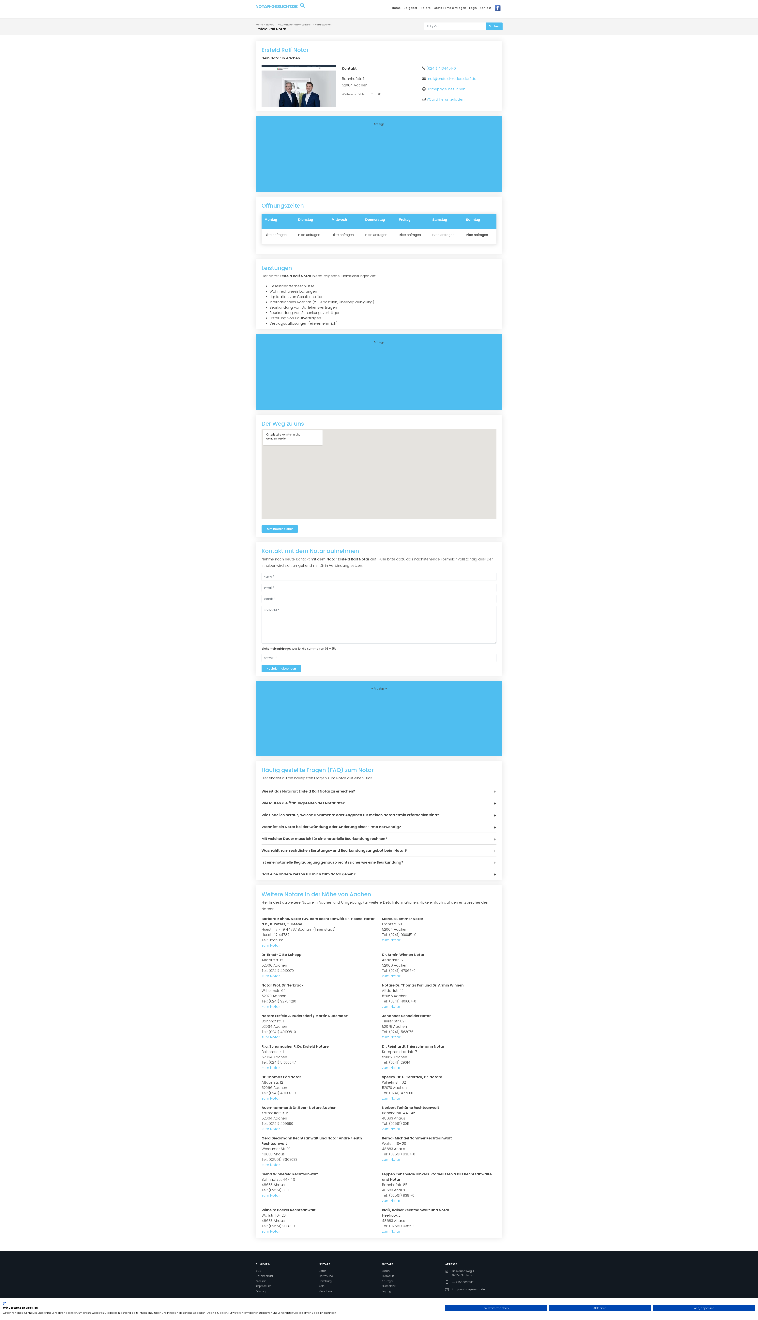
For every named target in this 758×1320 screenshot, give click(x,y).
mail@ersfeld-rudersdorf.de (451, 78)
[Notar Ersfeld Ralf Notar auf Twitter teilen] (379, 94)
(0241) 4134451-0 (441, 68)
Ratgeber (410, 8)
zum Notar (271, 945)
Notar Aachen (323, 24)
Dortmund (326, 1276)
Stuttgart (388, 1281)
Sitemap (261, 1291)
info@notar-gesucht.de (468, 1289)
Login (473, 8)
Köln (322, 1286)
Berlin (322, 1271)
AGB (258, 1271)
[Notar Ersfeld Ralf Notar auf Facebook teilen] (372, 94)
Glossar (261, 1281)
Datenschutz (264, 1276)
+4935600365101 (463, 1282)
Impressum (263, 1286)
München (325, 1291)
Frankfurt (388, 1276)
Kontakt (485, 8)
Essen (386, 1271)
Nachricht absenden (281, 669)
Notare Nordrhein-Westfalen (294, 24)
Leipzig (386, 1291)
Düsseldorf (389, 1286)
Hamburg (325, 1281)
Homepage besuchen (446, 89)
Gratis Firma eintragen (450, 8)
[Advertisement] (379, 158)
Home (396, 8)
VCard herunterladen (445, 99)
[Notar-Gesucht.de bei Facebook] (497, 9)
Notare (425, 8)
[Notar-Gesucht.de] (280, 9)
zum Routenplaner (279, 529)
